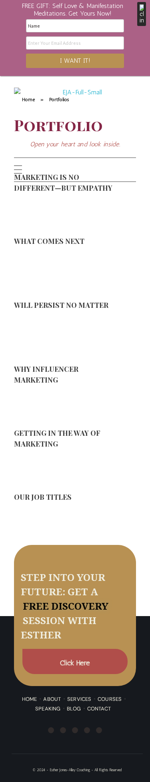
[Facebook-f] (51, 730)
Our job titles (43, 496)
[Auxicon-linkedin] (122, 170)
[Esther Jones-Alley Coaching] (79, 111)
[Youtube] (133, 170)
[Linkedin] (75, 730)
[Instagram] (111, 170)
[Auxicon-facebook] (101, 170)
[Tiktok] (99, 730)
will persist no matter (62, 304)
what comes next (49, 240)
